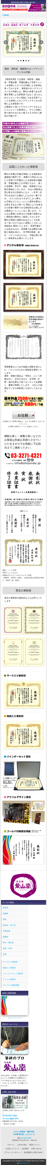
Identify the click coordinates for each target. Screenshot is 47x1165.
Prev (6, 42)
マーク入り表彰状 (10, 962)
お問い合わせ (36, 1149)
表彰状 (5, 908)
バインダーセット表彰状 (13, 973)
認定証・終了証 (9, 925)
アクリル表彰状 (9, 979)
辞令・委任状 (8, 942)
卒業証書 (6, 931)
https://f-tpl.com (24, 1163)
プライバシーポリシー (12, 1152)
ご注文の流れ (22, 1145)
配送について (35, 1145)
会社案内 (25, 1149)
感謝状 (5, 913)
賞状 (5, 919)
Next (41, 42)
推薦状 (5, 937)
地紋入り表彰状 (9, 968)
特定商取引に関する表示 (33, 1152)
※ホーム (10, 1145)
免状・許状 (7, 948)
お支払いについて (12, 1149)
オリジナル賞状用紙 (11, 985)
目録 (5, 954)
